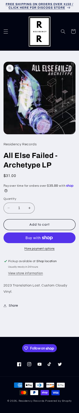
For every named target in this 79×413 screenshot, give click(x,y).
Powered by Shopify (58, 401)
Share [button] (13, 305)
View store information (25, 273)
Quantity (10, 198)
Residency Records (32, 401)
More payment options (39, 248)
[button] (6, 31)
